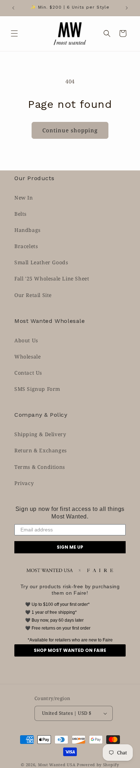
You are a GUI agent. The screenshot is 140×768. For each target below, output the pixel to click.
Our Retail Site (33, 295)
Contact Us (28, 372)
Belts (20, 213)
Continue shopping (70, 130)
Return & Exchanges (40, 450)
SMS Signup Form (37, 388)
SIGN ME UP (70, 547)
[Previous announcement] (13, 8)
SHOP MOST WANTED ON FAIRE (70, 650)
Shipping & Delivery (40, 434)
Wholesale (27, 356)
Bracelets (26, 246)
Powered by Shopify (98, 764)
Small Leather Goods (41, 262)
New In (23, 197)
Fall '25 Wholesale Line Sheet (51, 278)
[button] (14, 33)
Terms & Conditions (39, 466)
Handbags (27, 230)
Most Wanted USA (57, 764)
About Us (26, 340)
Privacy (24, 483)
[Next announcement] (127, 8)
